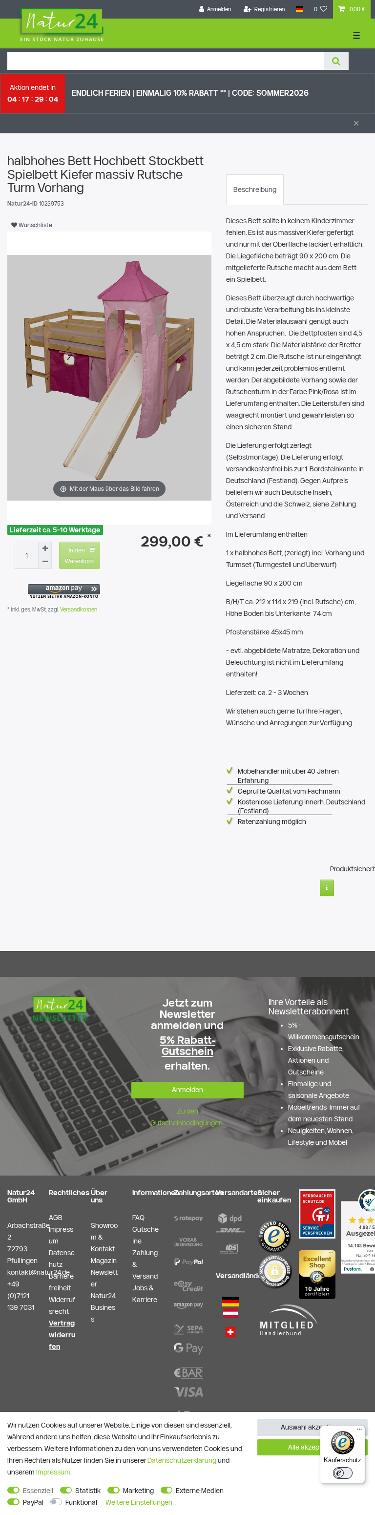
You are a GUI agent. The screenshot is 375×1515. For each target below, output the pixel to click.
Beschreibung (254, 189)
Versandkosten (78, 609)
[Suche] (336, 61)
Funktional (81, 1502)
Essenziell (38, 1490)
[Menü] (359, 1431)
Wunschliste (34, 224)
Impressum (53, 1472)
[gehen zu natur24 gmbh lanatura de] (317, 1213)
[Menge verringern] (45, 562)
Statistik (88, 1490)
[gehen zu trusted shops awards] (317, 1274)
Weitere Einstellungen (138, 1502)
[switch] (343, 1473)
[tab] (255, 189)
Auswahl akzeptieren (313, 1427)
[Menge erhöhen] (45, 548)
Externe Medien (200, 1490)
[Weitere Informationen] (327, 888)
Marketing (138, 1490)
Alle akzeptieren (312, 1447)
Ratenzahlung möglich (272, 821)
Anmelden (187, 1090)
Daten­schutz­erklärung (181, 1460)
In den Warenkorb (79, 555)
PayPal (33, 1502)
